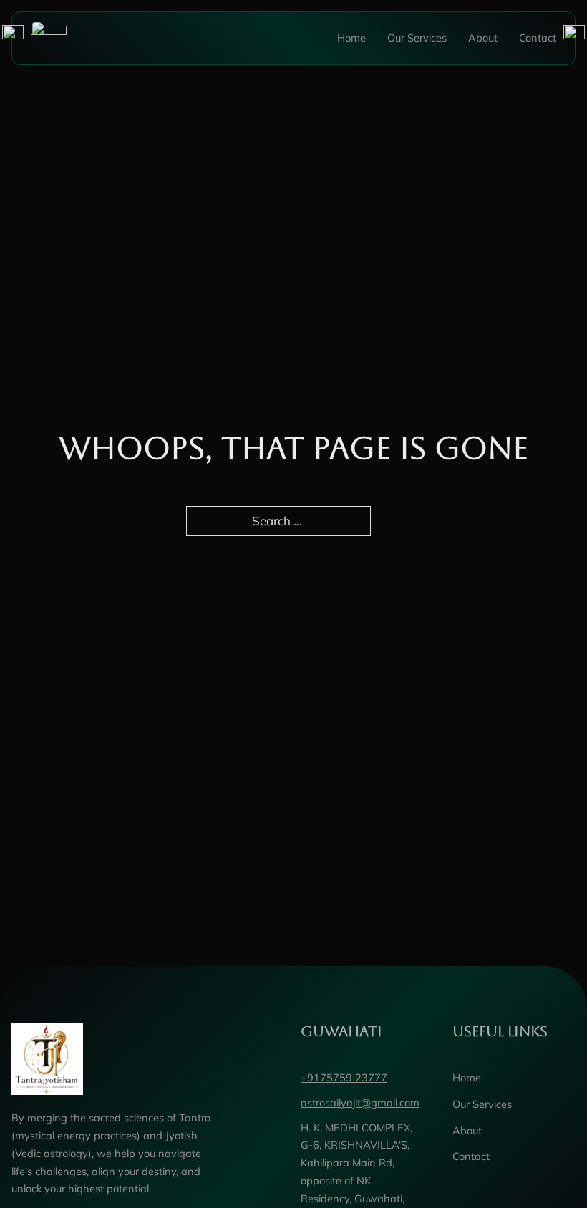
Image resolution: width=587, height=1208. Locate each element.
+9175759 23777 (344, 1077)
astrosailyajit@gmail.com (360, 1102)
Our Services (417, 37)
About (483, 37)
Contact (537, 37)
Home (351, 37)
